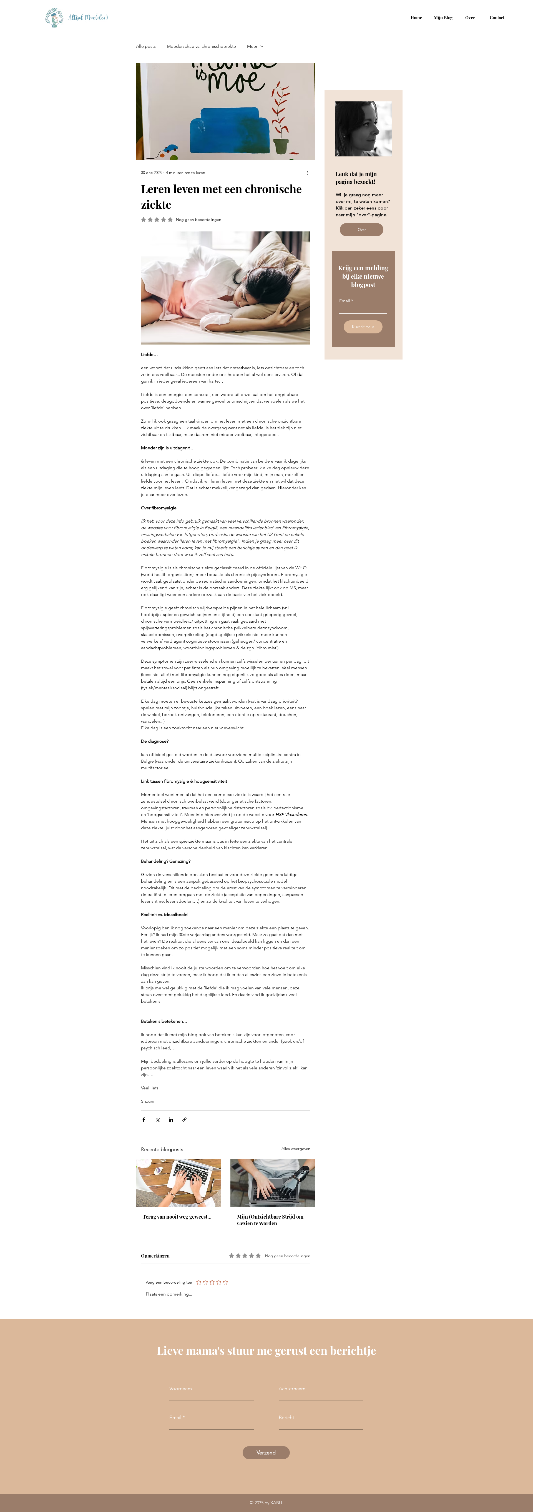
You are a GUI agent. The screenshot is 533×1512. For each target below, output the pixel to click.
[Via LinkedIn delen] (171, 1119)
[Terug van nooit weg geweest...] (178, 1183)
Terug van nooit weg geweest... (177, 1216)
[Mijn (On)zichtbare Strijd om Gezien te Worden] (272, 1183)
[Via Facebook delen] (143, 1119)
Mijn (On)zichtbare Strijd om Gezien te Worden (270, 1220)
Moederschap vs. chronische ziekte (201, 46)
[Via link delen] (184, 1119)
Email (344, 301)
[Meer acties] (307, 172)
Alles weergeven (295, 1148)
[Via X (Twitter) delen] (157, 1119)
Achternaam (292, 1388)
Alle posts (146, 46)
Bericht (286, 1417)
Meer (252, 46)
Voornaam (180, 1388)
